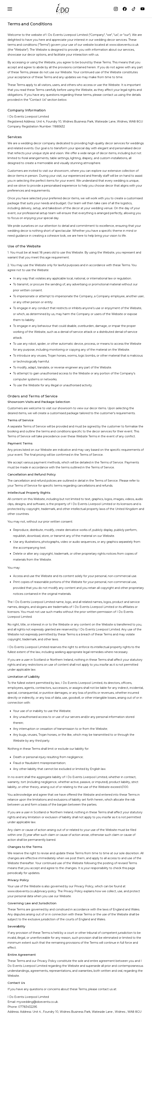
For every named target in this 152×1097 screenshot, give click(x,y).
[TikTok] (134, 9)
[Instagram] (116, 9)
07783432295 (27, 1007)
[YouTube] (142, 9)
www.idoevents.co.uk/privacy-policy (32, 891)
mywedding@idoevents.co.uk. (37, 1002)
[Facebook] (125, 9)
